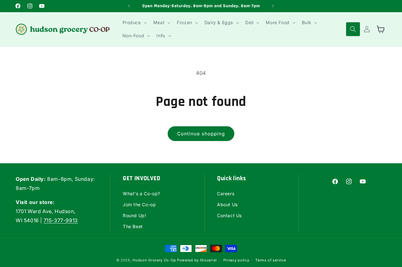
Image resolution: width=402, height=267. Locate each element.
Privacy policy (236, 260)
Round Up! (134, 215)
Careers (225, 193)
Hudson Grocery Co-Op (154, 260)
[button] (134, 22)
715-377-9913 (61, 220)
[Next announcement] (273, 6)
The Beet (133, 226)
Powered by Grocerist (197, 260)
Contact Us (229, 215)
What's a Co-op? (141, 193)
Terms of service (270, 260)
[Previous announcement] (129, 6)
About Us (227, 204)
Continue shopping (201, 134)
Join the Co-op (139, 204)
